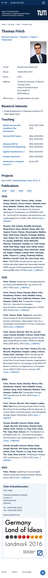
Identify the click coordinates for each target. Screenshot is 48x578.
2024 (21, 191)
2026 (4, 191)
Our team (11, 24)
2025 (12, 191)
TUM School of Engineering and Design (16, 13)
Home (4, 24)
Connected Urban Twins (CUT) (25, 180)
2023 (29, 191)
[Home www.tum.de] (41, 13)
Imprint (14, 572)
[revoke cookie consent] (42, 572)
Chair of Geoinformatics (10, 11)
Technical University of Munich (13, 15)
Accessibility (26, 572)
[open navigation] (43, 3)
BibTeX (7, 221)
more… (41, 218)
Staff (18, 24)
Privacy (4, 572)
